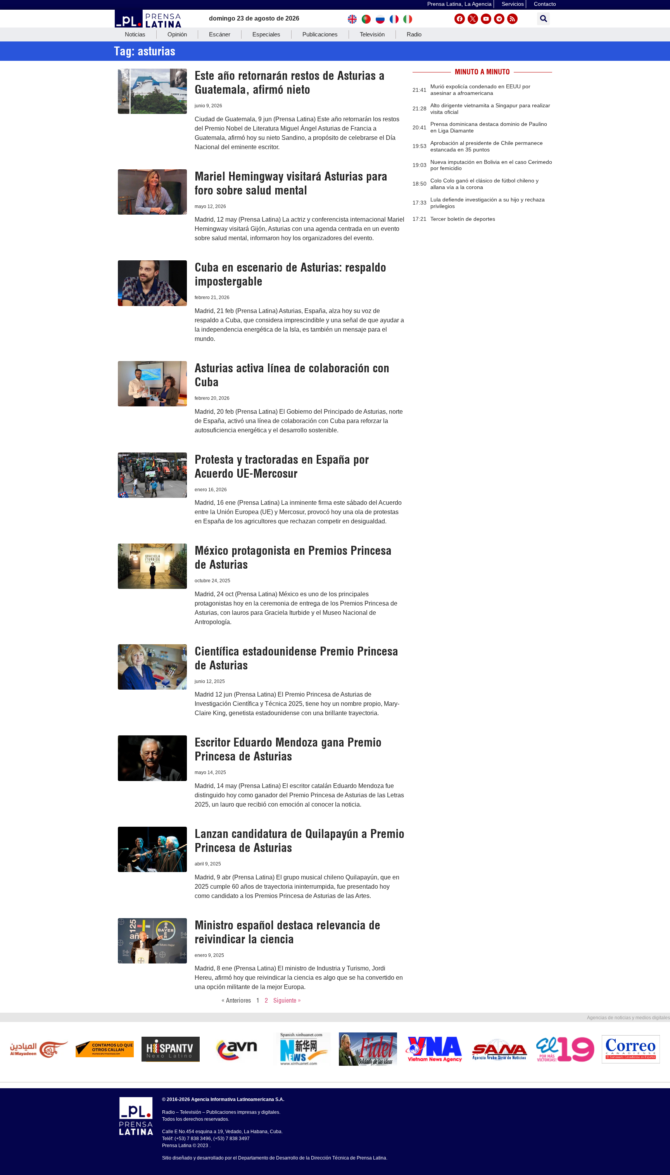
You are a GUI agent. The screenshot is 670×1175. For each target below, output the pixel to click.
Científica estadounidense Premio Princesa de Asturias (296, 658)
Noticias (135, 34)
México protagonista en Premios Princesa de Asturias (293, 557)
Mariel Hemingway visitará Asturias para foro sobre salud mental (291, 183)
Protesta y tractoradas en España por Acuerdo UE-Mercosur (282, 466)
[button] (543, 18)
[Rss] (512, 19)
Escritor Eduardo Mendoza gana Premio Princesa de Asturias (288, 749)
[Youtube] (486, 19)
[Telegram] (499, 19)
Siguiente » (287, 1000)
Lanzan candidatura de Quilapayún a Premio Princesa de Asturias (299, 840)
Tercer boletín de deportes (462, 219)
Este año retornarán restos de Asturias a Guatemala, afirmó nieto (290, 82)
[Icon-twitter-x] (473, 19)
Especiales (266, 34)
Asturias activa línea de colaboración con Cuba (292, 375)
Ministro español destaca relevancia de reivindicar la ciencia (287, 932)
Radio (414, 34)
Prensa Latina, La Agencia (459, 4)
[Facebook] (459, 19)
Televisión (372, 34)
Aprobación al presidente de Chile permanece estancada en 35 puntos (486, 146)
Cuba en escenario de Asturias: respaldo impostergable (290, 274)
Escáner (219, 34)
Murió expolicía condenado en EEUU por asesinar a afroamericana (480, 89)
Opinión (177, 34)
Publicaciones (320, 34)
